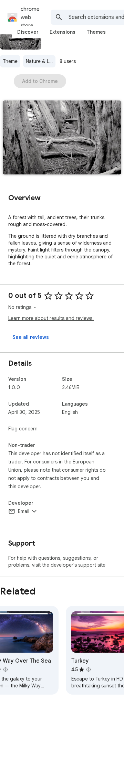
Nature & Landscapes (40, 61)
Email (23, 511)
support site (91, 565)
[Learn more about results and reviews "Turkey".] (88, 669)
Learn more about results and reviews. (51, 318)
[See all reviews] (30, 337)
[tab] (28, 32)
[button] (62, 138)
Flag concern (23, 429)
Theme (10, 61)
